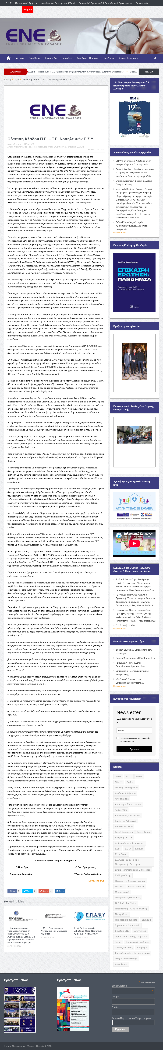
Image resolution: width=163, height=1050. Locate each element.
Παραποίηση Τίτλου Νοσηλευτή (131, 908)
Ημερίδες (119, 886)
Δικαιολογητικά (13, 9)
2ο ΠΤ (118, 776)
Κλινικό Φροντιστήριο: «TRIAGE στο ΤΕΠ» (135, 658)
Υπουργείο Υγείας (124, 947)
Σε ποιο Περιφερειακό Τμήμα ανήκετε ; (132, 1018)
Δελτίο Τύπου (144, 832)
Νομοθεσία (34, 58)
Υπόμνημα (142, 947)
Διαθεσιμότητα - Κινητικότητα (129, 843)
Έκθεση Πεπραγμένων (126, 787)
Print (92, 150)
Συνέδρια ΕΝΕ (122, 931)
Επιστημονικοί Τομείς (18, 65)
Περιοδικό (67, 58)
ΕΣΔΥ (118, 848)
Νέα (21, 58)
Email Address (132, 985)
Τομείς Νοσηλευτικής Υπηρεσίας (131, 936)
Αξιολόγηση (121, 810)
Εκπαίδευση (121, 854)
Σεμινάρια (146, 919)
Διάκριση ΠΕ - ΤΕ (123, 837)
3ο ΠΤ (129, 776)
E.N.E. (9, 3)
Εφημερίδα (51, 58)
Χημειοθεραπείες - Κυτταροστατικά (132, 953)
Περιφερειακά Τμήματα (26, 3)
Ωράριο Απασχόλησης (126, 958)
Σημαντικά (48, 147)
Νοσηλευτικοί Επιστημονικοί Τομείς (58, 3)
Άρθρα (130, 782)
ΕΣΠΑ (128, 848)
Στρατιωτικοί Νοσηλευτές (127, 925)
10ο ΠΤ (119, 782)
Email (102, 150)
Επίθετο (116, 1007)
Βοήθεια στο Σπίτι (124, 826)
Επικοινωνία (142, 3)
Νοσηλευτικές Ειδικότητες (128, 897)
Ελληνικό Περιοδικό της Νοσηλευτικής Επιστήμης (127, 862)
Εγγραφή (134, 749)
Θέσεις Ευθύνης (136, 886)
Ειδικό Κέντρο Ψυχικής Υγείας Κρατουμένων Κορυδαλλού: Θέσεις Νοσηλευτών (132, 226)
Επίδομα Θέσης (123, 875)
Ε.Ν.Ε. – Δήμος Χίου (125, 625)
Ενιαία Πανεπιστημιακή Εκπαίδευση (133, 870)
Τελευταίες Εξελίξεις (75, 147)
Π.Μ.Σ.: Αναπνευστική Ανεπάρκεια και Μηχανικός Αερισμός (54, 931)
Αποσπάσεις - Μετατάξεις (128, 815)
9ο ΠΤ (139, 776)
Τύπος (118, 942)
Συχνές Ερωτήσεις (129, 58)
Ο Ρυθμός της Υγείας (125, 903)
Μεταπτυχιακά (122, 892)
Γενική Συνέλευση (124, 832)
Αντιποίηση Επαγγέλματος (128, 804)
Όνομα (115, 996)
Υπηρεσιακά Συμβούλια (137, 942)
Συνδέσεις (109, 58)
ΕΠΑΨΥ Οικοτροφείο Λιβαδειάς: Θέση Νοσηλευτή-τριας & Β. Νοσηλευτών (88, 931)
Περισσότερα (119, 232)
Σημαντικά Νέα (60, 147)
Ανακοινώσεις (122, 798)
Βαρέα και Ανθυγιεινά (125, 821)
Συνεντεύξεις (140, 931)
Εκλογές (139, 848)
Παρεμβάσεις (37, 147)
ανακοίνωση (121, 964)
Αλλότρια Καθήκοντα (125, 793)
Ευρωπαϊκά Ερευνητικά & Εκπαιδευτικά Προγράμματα (105, 3)
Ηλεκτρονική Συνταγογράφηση (130, 881)
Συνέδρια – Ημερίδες (88, 58)
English (28, 9)
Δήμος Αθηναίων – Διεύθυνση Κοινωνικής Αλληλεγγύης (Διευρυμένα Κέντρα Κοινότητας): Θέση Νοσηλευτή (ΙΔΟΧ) (135, 173)
